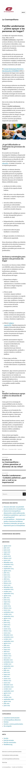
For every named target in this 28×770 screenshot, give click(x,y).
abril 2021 (6, 676)
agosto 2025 (7, 570)
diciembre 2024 (8, 587)
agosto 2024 (7, 595)
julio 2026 (7, 548)
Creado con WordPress (17, 767)
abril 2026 (7, 554)
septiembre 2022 (9, 641)
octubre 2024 (7, 591)
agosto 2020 (7, 693)
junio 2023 (7, 622)
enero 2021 (7, 682)
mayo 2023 (7, 624)
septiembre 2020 (9, 691)
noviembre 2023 (8, 612)
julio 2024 (7, 597)
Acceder (6, 738)
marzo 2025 (7, 581)
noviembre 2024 (8, 589)
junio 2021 (7, 672)
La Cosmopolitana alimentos (12, 720)
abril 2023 (7, 626)
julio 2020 (7, 695)
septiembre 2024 (9, 593)
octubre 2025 (7, 566)
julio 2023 (6, 620)
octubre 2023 (7, 614)
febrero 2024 (7, 608)
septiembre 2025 (9, 568)
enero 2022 (7, 658)
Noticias (20, 449)
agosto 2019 (7, 701)
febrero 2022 (7, 655)
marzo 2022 (7, 653)
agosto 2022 (7, 643)
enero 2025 (7, 585)
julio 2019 (6, 703)
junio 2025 (7, 575)
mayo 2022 (7, 649)
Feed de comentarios (10, 742)
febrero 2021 (7, 680)
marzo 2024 (7, 606)
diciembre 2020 (8, 685)
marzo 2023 (7, 629)
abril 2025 (7, 579)
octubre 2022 (7, 639)
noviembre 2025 (8, 564)
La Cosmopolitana (10, 20)
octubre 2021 (7, 664)
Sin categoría (7, 726)
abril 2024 (7, 604)
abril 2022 (7, 651)
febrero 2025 (7, 583)
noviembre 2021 (8, 662)
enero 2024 (7, 610)
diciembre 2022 (8, 635)
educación (5, 163)
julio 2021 (6, 670)
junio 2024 (7, 599)
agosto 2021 (7, 668)
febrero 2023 (7, 631)
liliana (5, 449)
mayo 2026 (7, 552)
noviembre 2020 (8, 687)
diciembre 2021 (8, 660)
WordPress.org (8, 744)
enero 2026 (7, 560)
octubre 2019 (7, 697)
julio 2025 (7, 572)
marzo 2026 (7, 556)
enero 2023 (7, 633)
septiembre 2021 (8, 666)
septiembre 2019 (9, 699)
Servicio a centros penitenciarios (13, 724)
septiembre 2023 (9, 616)
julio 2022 (7, 645)
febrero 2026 (7, 558)
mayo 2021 (7, 674)
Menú (23, 12)
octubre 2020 (7, 689)
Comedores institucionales (11, 718)
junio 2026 (7, 550)
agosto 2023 (7, 618)
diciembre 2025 (8, 562)
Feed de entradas (9, 740)
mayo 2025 (7, 577)
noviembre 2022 (8, 637)
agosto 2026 (7, 546)
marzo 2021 (7, 678)
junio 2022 (7, 647)
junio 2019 (7, 705)
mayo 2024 (7, 602)
